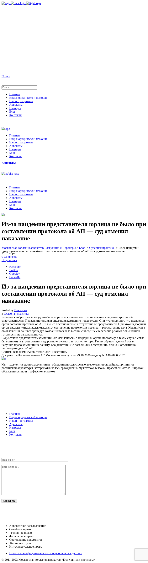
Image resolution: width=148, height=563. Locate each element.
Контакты (15, 434)
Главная (14, 413)
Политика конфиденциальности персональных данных (45, 553)
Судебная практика (101, 247)
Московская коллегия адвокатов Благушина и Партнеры (39, 247)
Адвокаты (16, 424)
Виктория (20, 310)
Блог (82, 247)
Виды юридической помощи (28, 417)
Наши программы (21, 420)
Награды (15, 427)
